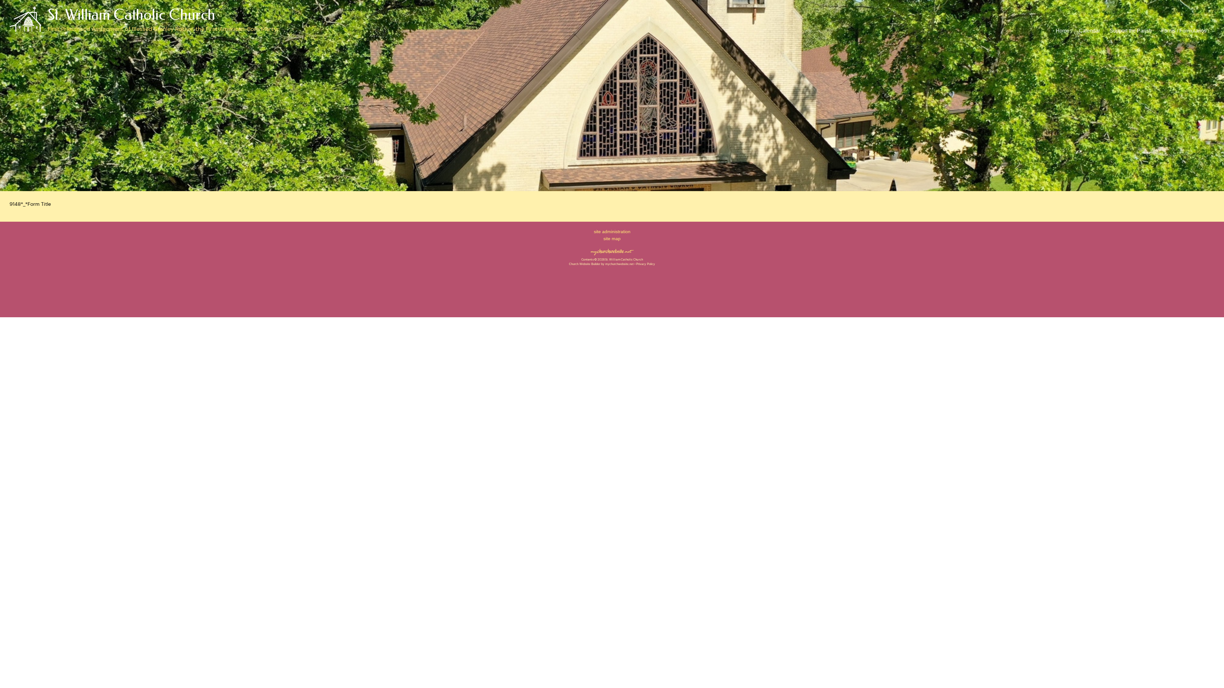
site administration (612, 231)
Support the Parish (1131, 30)
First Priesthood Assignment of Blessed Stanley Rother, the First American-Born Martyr (163, 29)
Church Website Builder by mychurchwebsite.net (601, 264)
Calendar (1089, 30)
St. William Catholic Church (131, 15)
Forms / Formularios (1183, 30)
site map (612, 238)
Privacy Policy (645, 264)
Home (1062, 30)
